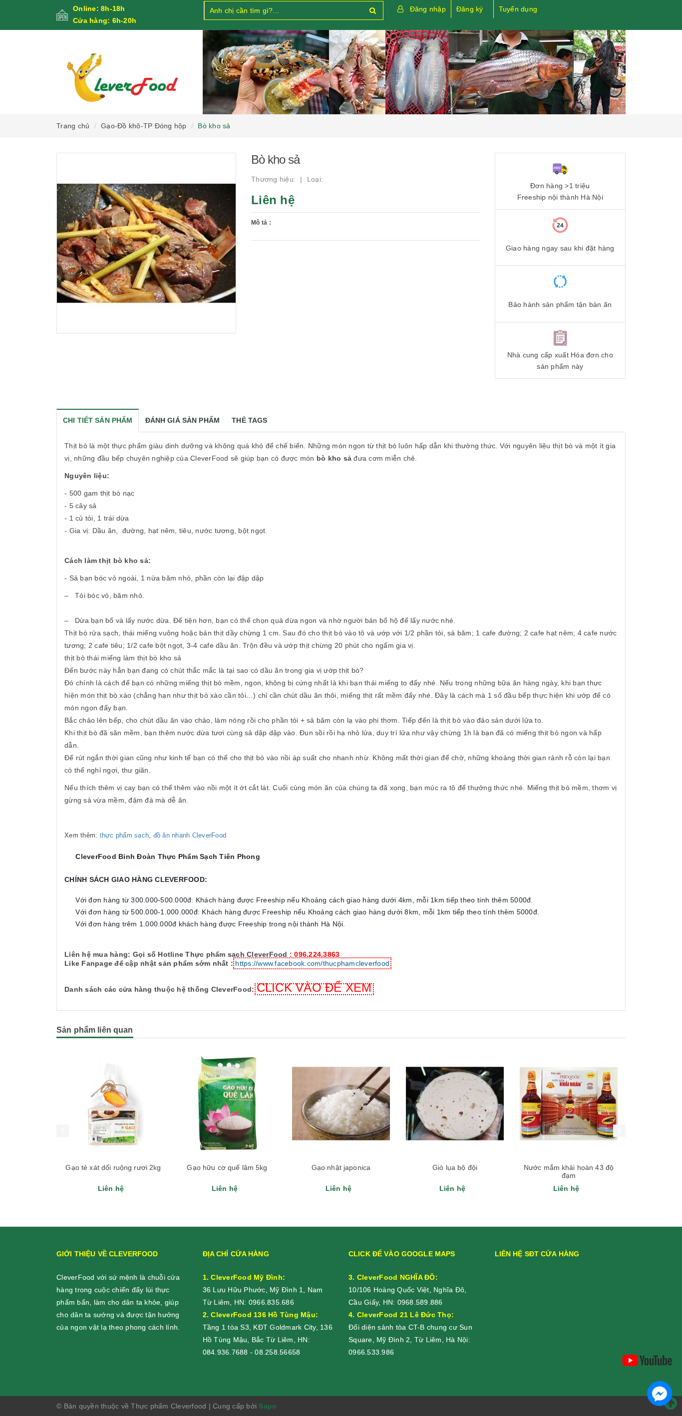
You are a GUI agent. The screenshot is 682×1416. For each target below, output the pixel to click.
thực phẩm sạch (124, 835)
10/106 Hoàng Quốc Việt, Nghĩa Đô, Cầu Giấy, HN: (407, 1289)
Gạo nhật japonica (341, 1167)
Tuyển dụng (518, 9)
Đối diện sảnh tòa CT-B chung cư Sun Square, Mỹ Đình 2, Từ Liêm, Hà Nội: (410, 1327)
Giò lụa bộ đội (454, 1167)
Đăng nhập (428, 9)
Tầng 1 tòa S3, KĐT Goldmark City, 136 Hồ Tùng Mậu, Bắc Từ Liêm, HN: (268, 1327)
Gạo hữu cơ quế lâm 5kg (227, 1167)
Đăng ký (469, 9)
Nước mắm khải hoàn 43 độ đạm (569, 1171)
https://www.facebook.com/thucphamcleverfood (312, 963)
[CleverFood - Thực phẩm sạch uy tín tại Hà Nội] (122, 78)
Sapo (268, 1406)
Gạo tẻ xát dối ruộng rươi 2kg (113, 1167)
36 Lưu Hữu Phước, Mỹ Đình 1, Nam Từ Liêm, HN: (263, 1289)
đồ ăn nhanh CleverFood (190, 835)
